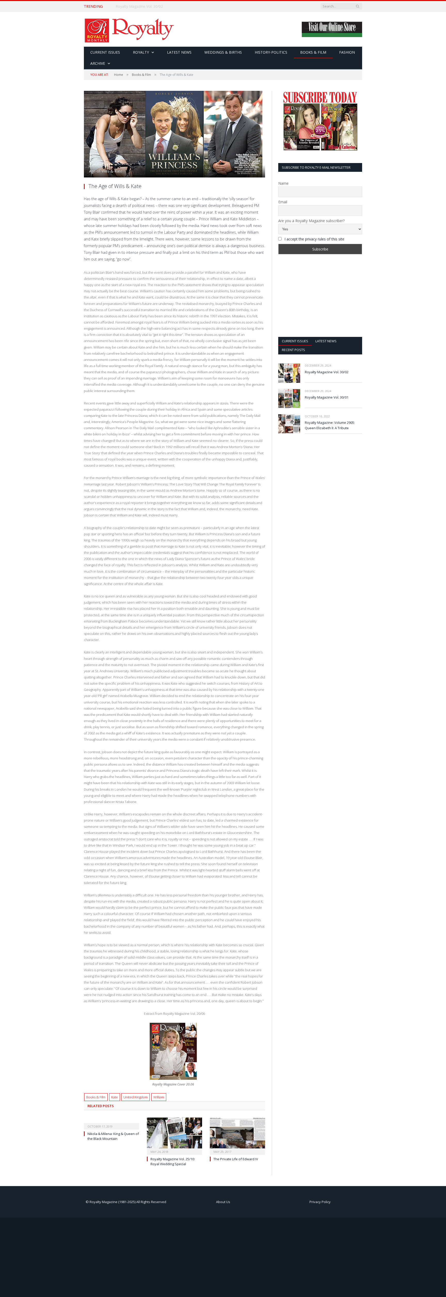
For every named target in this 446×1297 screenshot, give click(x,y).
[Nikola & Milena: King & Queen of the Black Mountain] (111, 1122)
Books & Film (313, 52)
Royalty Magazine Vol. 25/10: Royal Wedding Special (172, 1161)
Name (283, 183)
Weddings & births (223, 52)
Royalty (141, 52)
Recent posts (293, 349)
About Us (223, 1201)
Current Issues (105, 52)
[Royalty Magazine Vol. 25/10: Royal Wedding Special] (174, 1135)
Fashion (347, 52)
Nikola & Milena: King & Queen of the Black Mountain (113, 1136)
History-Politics (271, 52)
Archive (97, 63)
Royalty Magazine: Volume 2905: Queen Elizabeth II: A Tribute (330, 425)
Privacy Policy (320, 1201)
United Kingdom (135, 1097)
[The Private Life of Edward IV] (237, 1135)
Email (282, 201)
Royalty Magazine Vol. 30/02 (139, 6)
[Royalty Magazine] (129, 29)
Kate (114, 1097)
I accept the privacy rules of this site (314, 239)
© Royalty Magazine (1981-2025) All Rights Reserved (126, 1201)
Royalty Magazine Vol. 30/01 (326, 397)
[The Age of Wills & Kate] (174, 135)
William (158, 1097)
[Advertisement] (320, 295)
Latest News (179, 52)
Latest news (326, 341)
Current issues (295, 341)
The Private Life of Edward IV (235, 1159)
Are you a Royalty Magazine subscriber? (311, 220)
